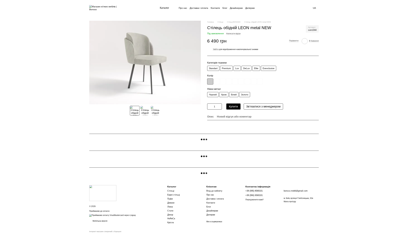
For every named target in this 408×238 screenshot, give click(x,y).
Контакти (215, 8)
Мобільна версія (99, 221)
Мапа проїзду (290, 201)
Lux (237, 68)
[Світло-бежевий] (216, 81)
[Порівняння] (282, 8)
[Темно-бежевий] (222, 81)
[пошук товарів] (274, 8)
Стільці (170, 191)
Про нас (183, 8)
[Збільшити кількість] (219, 106)
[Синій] (260, 81)
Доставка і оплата (199, 8)
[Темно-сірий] (247, 81)
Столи (170, 211)
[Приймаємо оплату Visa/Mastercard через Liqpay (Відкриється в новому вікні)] (112, 215)
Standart (213, 68)
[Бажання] (290, 8)
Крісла (170, 222)
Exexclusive (268, 68)
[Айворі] (253, 81)
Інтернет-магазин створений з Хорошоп (105, 231)
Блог (224, 8)
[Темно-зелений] (235, 81)
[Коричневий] (229, 81)
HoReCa (171, 218)
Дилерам (250, 8)
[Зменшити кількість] (209, 106)
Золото (244, 94)
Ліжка (170, 207)
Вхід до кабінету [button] (214, 191)
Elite (256, 68)
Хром (224, 94)
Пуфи (170, 199)
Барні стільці (173, 195)
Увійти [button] (216, 49)
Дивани (170, 203)
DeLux (246, 68)
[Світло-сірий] (241, 81)
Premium (226, 68)
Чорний (213, 94)
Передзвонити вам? (254, 200)
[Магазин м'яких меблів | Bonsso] (102, 193)
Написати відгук (233, 33)
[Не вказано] (210, 81)
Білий (234, 94)
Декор (170, 214)
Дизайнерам (236, 8)
